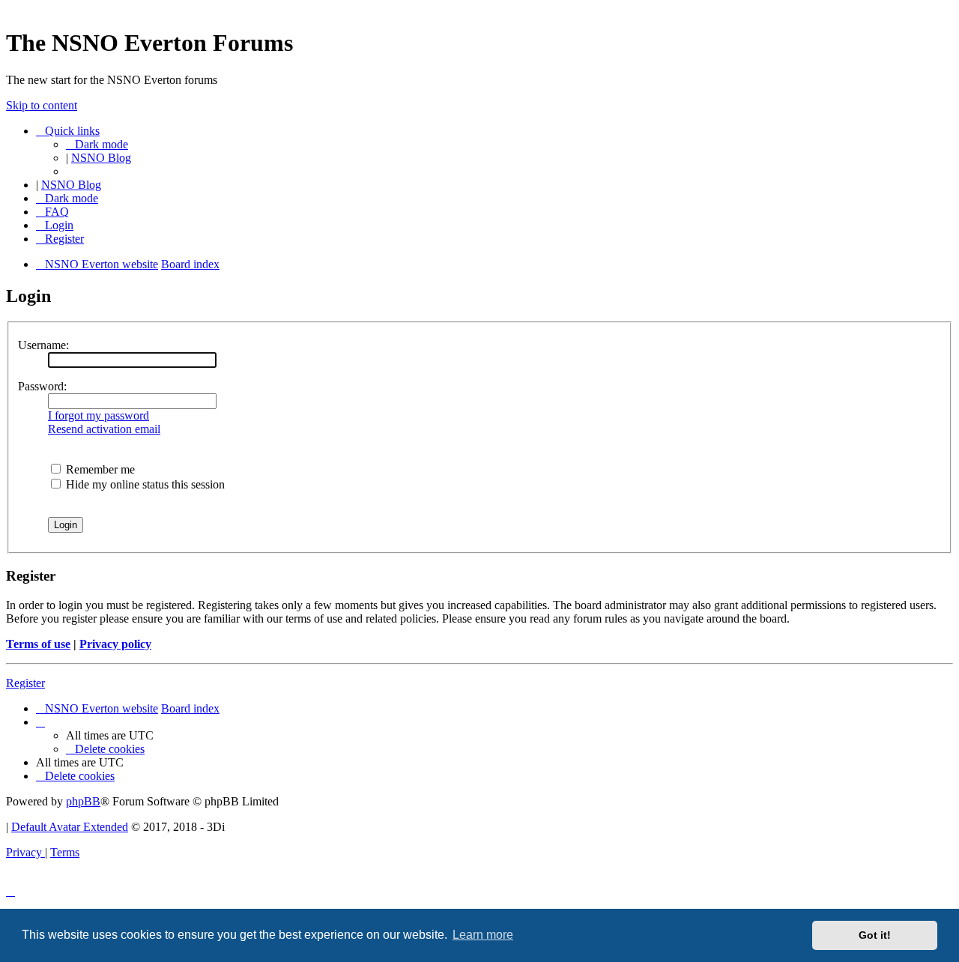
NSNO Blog (101, 157)
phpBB (83, 801)
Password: (42, 386)
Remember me (99, 469)
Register (25, 683)
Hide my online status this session (144, 484)
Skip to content (41, 105)
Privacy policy (115, 644)
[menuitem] (52, 211)
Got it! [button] (875, 935)
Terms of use (38, 644)
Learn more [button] (483, 934)
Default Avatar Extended (69, 826)
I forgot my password (98, 415)
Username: (43, 345)
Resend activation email (104, 429)
